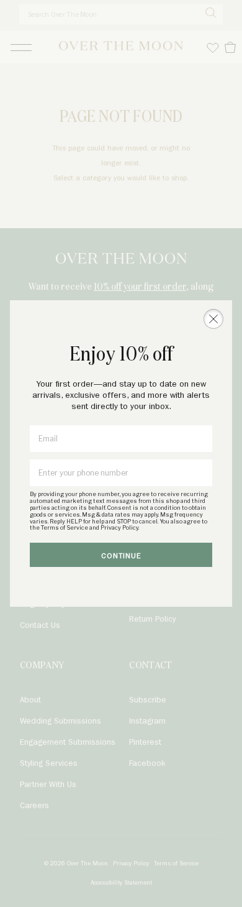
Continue (121, 556)
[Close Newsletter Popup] (213, 319)
